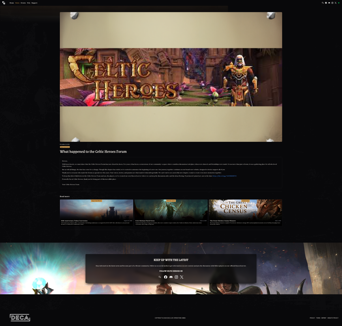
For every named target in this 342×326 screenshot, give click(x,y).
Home (12, 3)
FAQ (28, 3)
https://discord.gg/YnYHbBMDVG (224, 176)
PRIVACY (312, 318)
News (17, 3)
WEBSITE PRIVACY (332, 318)
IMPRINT (323, 318)
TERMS (318, 318)
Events (23, 3)
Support (34, 3)
